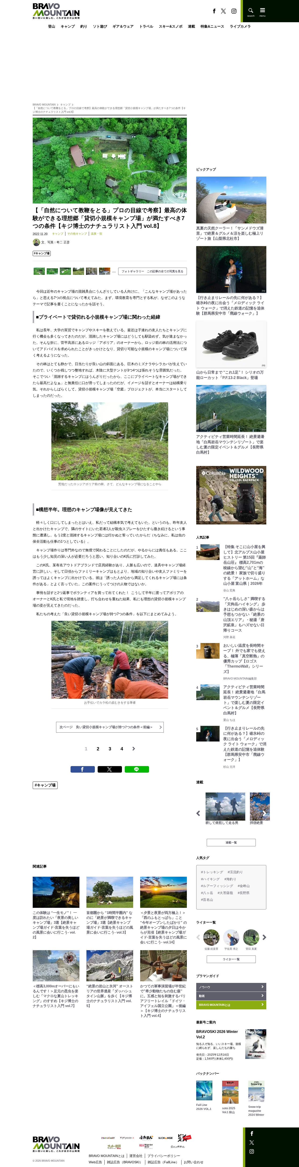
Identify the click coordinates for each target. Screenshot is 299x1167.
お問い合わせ (193, 1162)
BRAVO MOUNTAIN (44, 104)
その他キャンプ (77, 233)
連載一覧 (231, 842)
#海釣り (230, 879)
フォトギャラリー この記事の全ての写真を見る (152, 271)
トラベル (146, 26)
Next (264, 813)
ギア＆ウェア (123, 26)
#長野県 (244, 893)
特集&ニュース (212, 26)
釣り (83, 26)
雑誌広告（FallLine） (163, 1162)
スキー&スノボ (170, 26)
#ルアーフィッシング (217, 886)
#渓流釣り (235, 872)
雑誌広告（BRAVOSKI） (125, 1162)
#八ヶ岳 (207, 893)
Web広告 (95, 1162)
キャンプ (68, 26)
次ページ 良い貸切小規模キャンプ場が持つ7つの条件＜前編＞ (106, 727)
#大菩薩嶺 (225, 893)
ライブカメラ (240, 26)
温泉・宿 (96, 233)
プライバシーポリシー (163, 1156)
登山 (51, 26)
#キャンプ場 (42, 253)
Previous (198, 813)
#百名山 (207, 900)
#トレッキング (212, 872)
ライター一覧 (231, 959)
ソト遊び (100, 26)
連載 (191, 26)
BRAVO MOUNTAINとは (107, 1156)
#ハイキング (210, 879)
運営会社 (135, 1156)
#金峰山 (244, 886)
